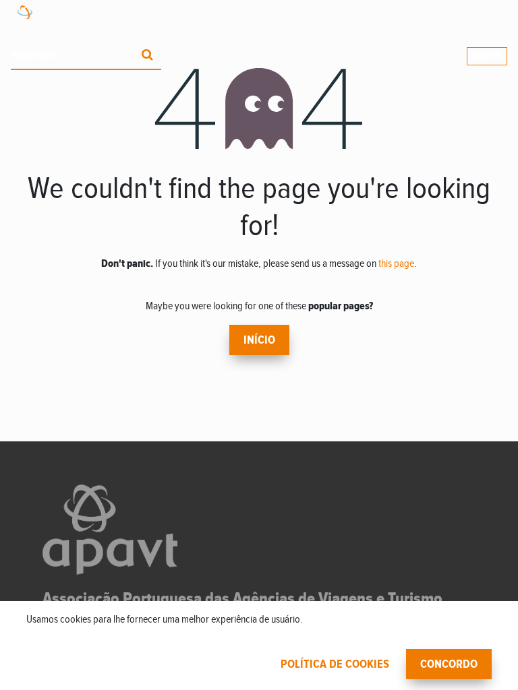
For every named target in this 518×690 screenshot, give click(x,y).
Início (259, 340)
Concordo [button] (449, 664)
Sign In (487, 56)
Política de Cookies (335, 664)
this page (396, 263)
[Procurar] (147, 56)
